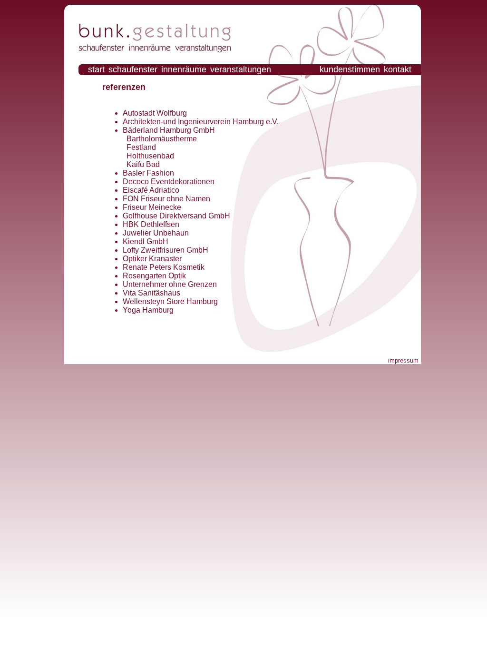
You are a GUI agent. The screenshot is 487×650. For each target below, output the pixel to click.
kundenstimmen (350, 69)
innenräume (183, 69)
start (96, 69)
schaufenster (132, 69)
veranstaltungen (240, 69)
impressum (403, 360)
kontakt (397, 69)
